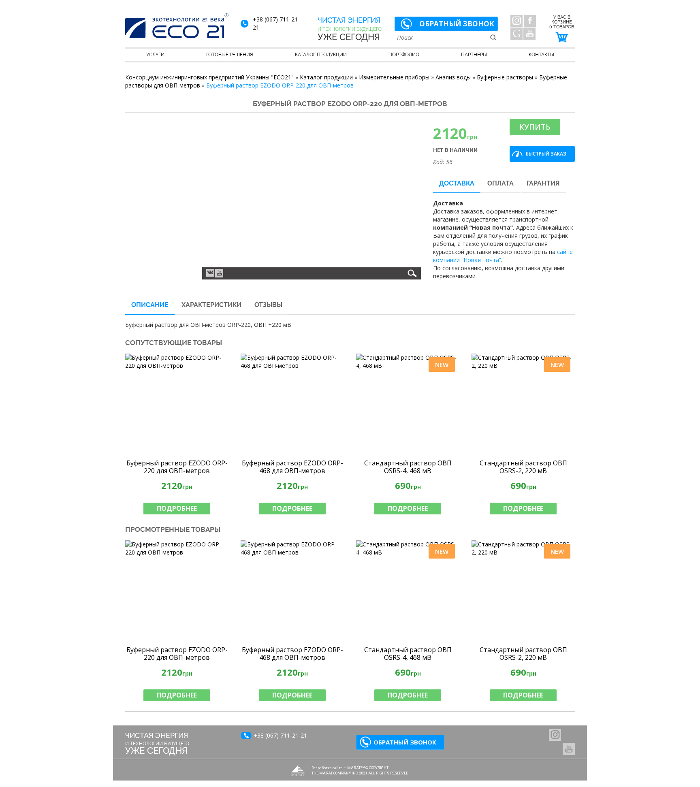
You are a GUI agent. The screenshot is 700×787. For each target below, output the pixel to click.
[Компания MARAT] (298, 770)
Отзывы (268, 305)
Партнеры (474, 55)
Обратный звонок (456, 23)
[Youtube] (219, 273)
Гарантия (543, 183)
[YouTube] (529, 34)
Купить (535, 127)
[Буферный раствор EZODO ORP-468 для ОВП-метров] (292, 404)
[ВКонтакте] (210, 272)
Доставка (456, 183)
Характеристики (211, 305)
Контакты (541, 55)
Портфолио (403, 55)
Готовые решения (229, 55)
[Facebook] (530, 21)
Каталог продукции (321, 55)
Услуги (155, 55)
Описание (150, 305)
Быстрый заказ (546, 153)
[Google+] (516, 34)
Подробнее (177, 508)
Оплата (500, 183)
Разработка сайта (327, 767)
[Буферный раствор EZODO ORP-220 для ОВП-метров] (176, 404)
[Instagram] (516, 21)
